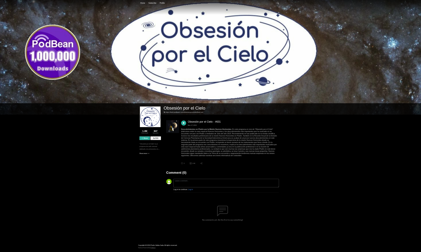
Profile (162, 3)
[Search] (278, 3)
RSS (156, 138)
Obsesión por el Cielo (184, 108)
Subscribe (152, 3)
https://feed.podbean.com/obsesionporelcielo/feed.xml (184, 112)
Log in (190, 189)
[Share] (201, 163)
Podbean (153, 247)
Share (146, 138)
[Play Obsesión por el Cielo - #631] (183, 123)
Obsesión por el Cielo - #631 (204, 121)
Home (142, 3)
